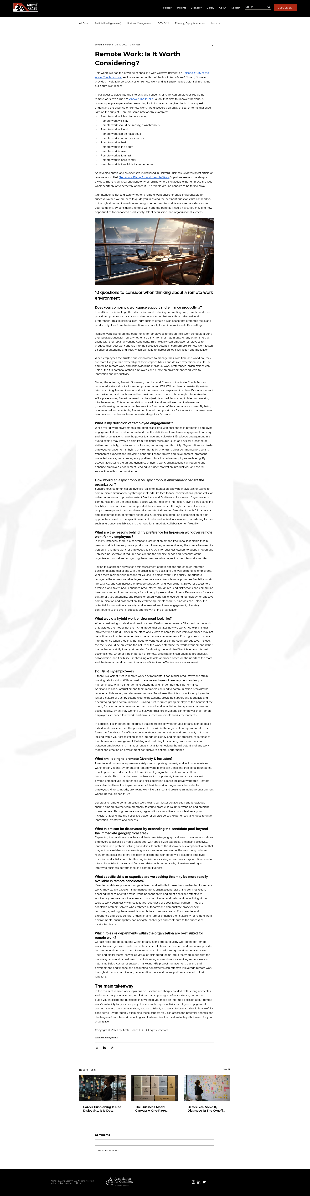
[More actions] (212, 45)
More (214, 23)
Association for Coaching (123, 1185)
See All (226, 1069)
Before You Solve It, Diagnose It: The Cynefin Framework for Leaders (206, 1108)
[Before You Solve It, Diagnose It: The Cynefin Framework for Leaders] (207, 1088)
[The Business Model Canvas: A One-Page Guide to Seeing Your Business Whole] (154, 1088)
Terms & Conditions (72, 1183)
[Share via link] (112, 1047)
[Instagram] (193, 1182)
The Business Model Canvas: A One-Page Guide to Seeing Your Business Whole (151, 1108)
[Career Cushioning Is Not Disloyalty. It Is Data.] (102, 1088)
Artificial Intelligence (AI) (108, 23)
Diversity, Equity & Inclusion (190, 23)
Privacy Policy (57, 1183)
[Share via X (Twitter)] (96, 1047)
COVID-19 (163, 23)
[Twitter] (204, 1182)
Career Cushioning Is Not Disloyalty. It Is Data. (102, 1108)
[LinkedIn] (199, 1182)
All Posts (83, 23)
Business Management (139, 23)
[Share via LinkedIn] (104, 1047)
